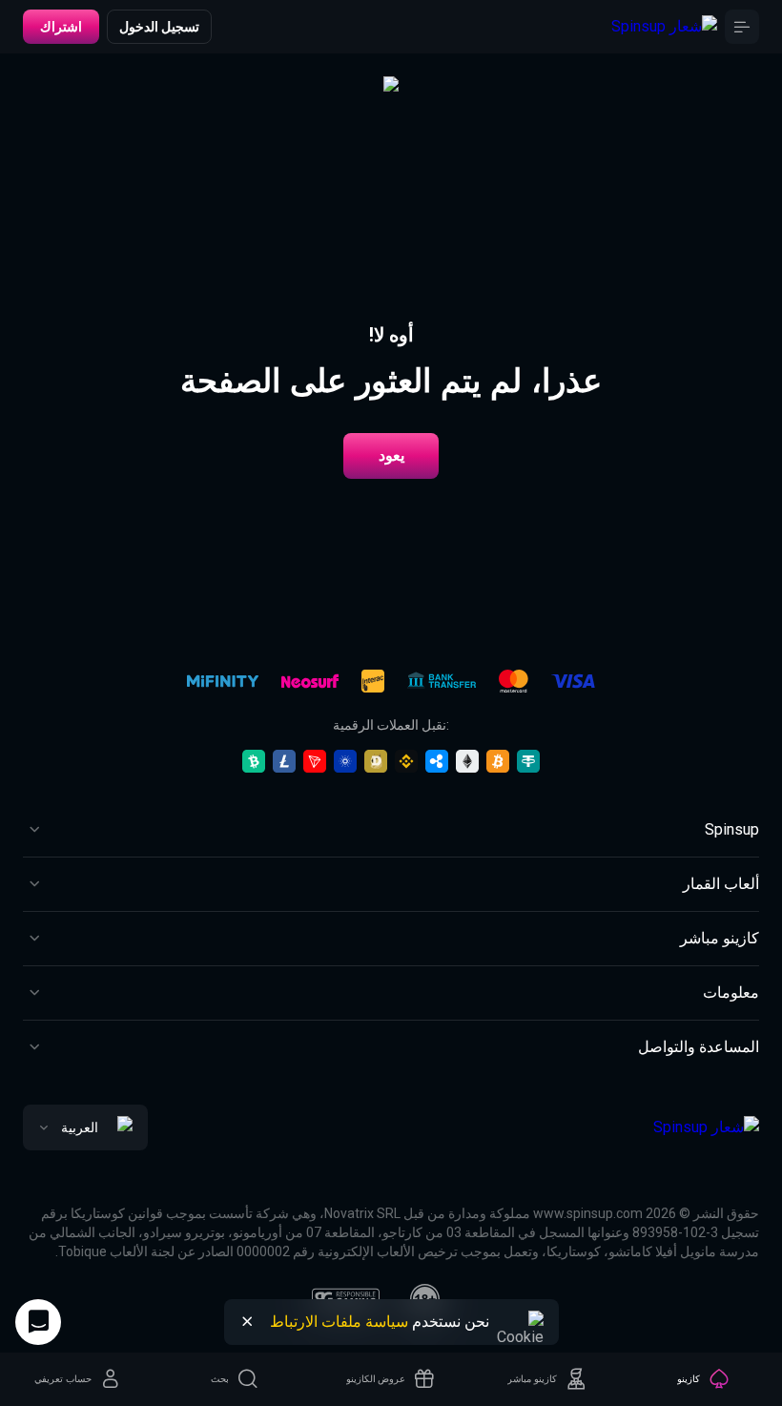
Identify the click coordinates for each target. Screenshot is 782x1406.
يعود (391, 455)
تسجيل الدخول (159, 26)
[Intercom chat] (38, 1322)
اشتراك (61, 26)
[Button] (742, 27)
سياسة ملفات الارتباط (339, 1322)
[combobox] (85, 1127)
